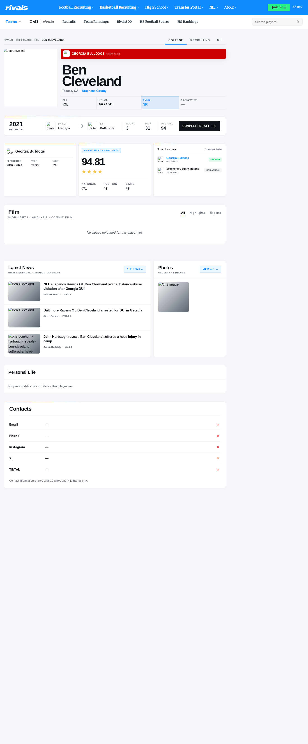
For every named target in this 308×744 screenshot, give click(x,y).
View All (210, 269)
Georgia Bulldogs (177, 158)
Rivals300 (124, 22)
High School (155, 7)
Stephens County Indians (182, 168)
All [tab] (183, 212)
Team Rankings (96, 22)
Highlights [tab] (197, 212)
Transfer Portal (188, 7)
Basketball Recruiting (118, 7)
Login (298, 7)
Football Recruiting (75, 7)
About (229, 7)
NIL (212, 7)
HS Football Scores (154, 22)
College (175, 40)
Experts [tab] (215, 212)
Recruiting (200, 40)
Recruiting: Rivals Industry (101, 150)
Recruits (69, 22)
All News (135, 269)
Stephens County (94, 90)
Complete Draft (195, 126)
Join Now (279, 7)
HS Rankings (187, 22)
